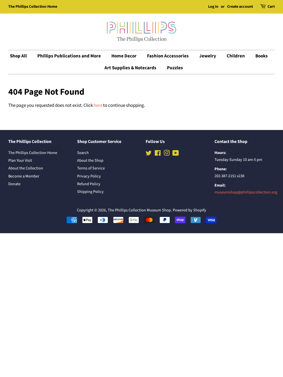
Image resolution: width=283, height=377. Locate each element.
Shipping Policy (90, 192)
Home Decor (124, 56)
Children (236, 56)
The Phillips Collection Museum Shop (139, 210)
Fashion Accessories (168, 56)
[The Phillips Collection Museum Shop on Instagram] (167, 154)
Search (83, 153)
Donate (14, 184)
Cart (271, 6)
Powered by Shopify (189, 210)
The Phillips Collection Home (32, 6)
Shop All (18, 56)
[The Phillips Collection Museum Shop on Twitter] (149, 154)
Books (261, 56)
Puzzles (175, 68)
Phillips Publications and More (69, 56)
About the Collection (25, 168)
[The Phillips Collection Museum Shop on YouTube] (175, 154)
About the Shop (90, 160)
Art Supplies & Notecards (130, 68)
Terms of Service (91, 168)
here (98, 105)
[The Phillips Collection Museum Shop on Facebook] (157, 154)
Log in (213, 6)
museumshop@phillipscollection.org (245, 192)
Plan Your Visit (20, 160)
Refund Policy (88, 184)
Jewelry (207, 56)
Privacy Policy (89, 176)
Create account (240, 6)
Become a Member (23, 176)
